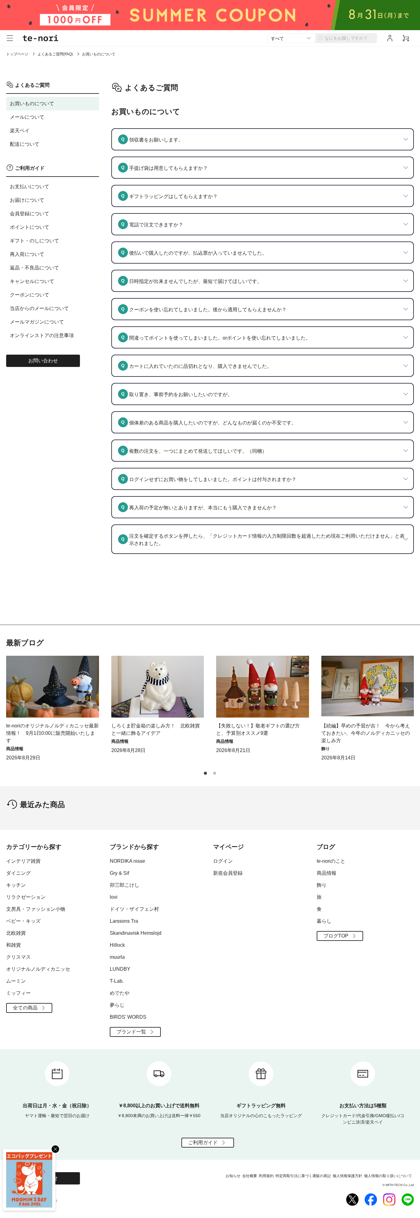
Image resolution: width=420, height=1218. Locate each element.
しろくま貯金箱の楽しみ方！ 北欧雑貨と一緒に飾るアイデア (155, 729)
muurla (117, 957)
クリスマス (18, 957)
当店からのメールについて (39, 308)
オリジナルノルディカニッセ (38, 969)
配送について (24, 144)
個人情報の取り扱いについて (388, 1176)
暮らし (324, 921)
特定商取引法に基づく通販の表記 (303, 1176)
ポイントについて (29, 227)
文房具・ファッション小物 (35, 909)
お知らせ (233, 1176)
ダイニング (18, 873)
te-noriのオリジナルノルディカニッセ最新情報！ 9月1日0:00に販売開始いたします (52, 733)
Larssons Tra (124, 921)
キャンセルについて (32, 281)
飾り (322, 885)
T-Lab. (117, 981)
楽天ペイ (20, 130)
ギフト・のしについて (34, 240)
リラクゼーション (26, 897)
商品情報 (326, 873)
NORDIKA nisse (127, 861)
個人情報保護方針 (347, 1176)
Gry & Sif (119, 873)
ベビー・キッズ (23, 921)
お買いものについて (32, 103)
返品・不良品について (34, 267)
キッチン (16, 885)
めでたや (119, 993)
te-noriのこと (331, 861)
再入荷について (27, 254)
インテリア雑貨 (23, 861)
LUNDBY (120, 969)
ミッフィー (18, 993)
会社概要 (249, 1176)
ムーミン (16, 981)
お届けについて (27, 200)
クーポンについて (29, 294)
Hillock (117, 945)
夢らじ (117, 1005)
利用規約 (266, 1176)
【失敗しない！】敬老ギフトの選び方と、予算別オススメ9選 (258, 729)
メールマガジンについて (37, 321)
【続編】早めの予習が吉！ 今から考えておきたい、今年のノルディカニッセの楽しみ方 (365, 733)
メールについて (27, 117)
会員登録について (29, 213)
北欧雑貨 (16, 933)
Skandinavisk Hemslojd (135, 933)
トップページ (17, 54)
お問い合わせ (43, 360)
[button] (406, 690)
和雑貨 (13, 945)
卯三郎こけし (124, 885)
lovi (113, 897)
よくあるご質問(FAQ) (55, 54)
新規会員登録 (228, 873)
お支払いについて (29, 186)
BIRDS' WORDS (128, 1017)
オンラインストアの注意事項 (42, 335)
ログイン (223, 861)
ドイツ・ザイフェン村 (134, 909)
